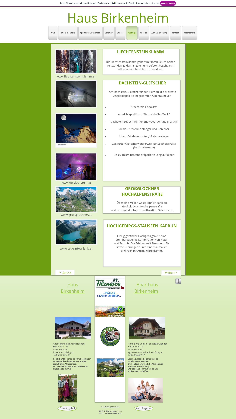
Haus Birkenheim (73, 288)
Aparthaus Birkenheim (146, 288)
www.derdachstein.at (76, 182)
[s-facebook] (178, 281)
